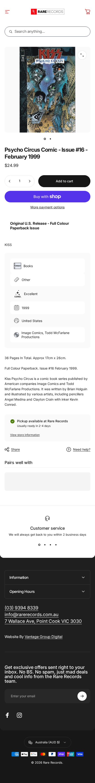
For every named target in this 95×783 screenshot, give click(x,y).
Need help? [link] (81, 449)
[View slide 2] (45, 544)
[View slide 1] (39, 544)
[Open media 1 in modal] (82, 55)
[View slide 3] (50, 544)
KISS (8, 245)
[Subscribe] (82, 696)
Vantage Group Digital (43, 636)
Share (15, 449)
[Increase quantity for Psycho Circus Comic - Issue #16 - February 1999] (29, 181)
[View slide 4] (56, 544)
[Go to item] (45, 139)
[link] (43, 621)
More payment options (47, 207)
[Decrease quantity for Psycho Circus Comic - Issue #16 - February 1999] (10, 181)
